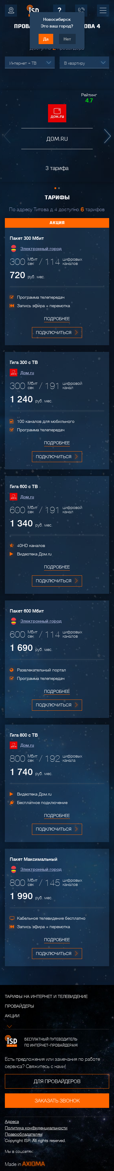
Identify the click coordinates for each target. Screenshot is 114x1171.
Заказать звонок (57, 1101)
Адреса (12, 1121)
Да (46, 39)
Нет (67, 39)
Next (106, 136)
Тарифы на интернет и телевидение (46, 996)
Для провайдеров (57, 1081)
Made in (25, 1163)
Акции (12, 1015)
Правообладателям (23, 1134)
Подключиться (53, 332)
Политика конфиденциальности (36, 1127)
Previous (7, 136)
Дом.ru (27, 372)
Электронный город (40, 248)
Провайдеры (19, 1006)
